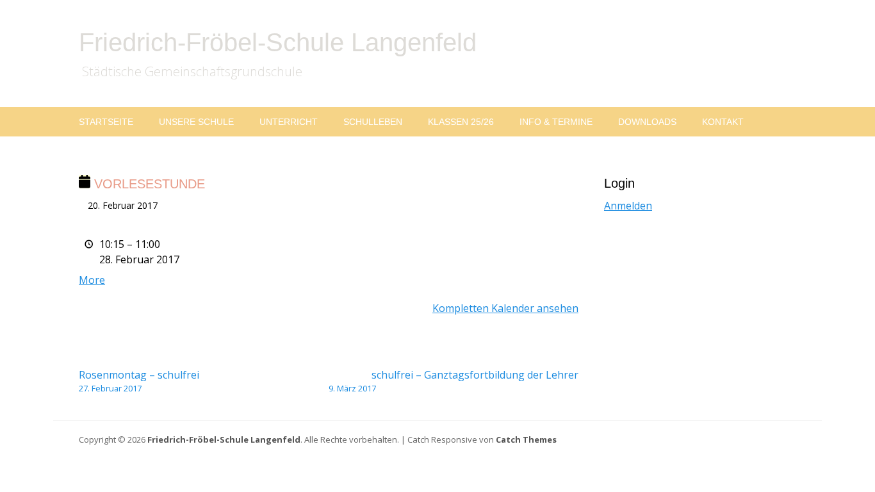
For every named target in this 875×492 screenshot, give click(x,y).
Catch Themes (526, 439)
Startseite (106, 122)
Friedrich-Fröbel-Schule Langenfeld (278, 42)
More (92, 280)
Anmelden (628, 206)
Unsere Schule (196, 122)
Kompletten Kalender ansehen (505, 308)
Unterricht (288, 122)
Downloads (647, 122)
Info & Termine (556, 122)
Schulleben (372, 122)
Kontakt (723, 122)
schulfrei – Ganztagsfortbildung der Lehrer (453, 381)
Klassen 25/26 (461, 122)
